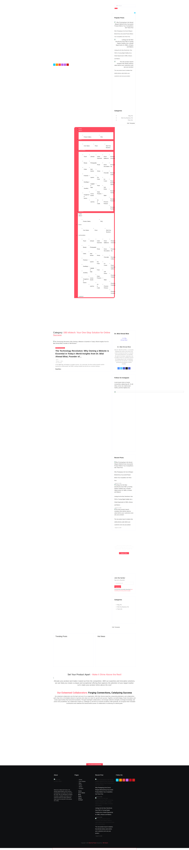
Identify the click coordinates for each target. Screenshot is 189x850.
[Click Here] (135, 12)
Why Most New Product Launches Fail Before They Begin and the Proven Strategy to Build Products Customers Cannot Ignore (115, 656)
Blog (80, 224)
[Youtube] (68, 65)
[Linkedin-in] (59, 65)
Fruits (98, 185)
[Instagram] (62, 65)
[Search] (116, 8)
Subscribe (118, 587)
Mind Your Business (60, 347)
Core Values (87, 145)
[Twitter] (57, 65)
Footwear (86, 175)
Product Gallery (87, 137)
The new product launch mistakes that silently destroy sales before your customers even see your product (123, 73)
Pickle (98, 164)
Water (105, 195)
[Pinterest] (65, 65)
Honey (98, 171)
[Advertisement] (94, 312)
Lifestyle (92, 156)
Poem (96, 145)
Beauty (85, 163)
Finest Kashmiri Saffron (112, 182)
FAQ (101, 137)
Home (80, 214)
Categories (82, 235)
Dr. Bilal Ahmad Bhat (124, 347)
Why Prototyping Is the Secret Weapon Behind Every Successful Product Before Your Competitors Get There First (123, 33)
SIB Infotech (105, 842)
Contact (81, 296)
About (80, 215)
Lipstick (92, 177)
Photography (93, 247)
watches (92, 201)
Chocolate (106, 172)
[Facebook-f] (54, 65)
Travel (85, 156)
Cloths (85, 169)
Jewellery (86, 188)
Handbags (86, 182)
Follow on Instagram (94, 764)
